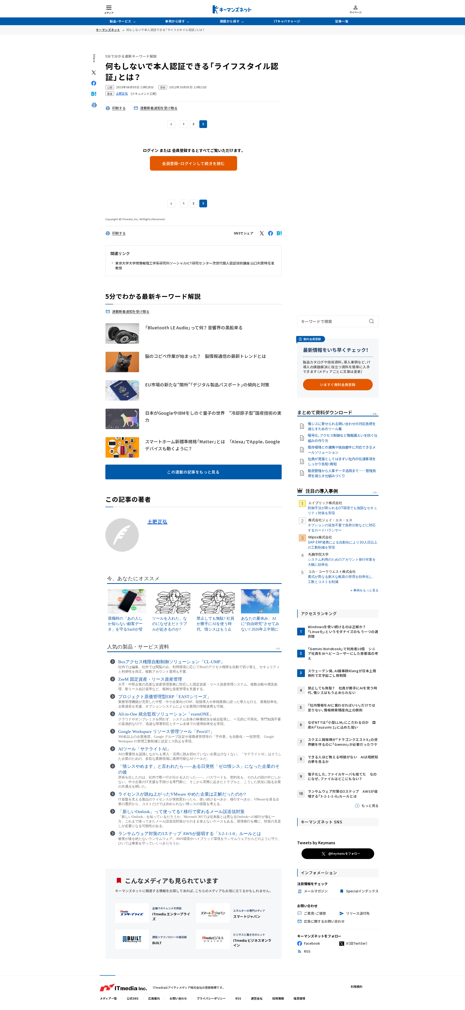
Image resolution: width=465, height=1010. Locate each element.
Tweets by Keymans (316, 842)
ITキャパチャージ (287, 21)
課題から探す (230, 21)
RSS (238, 998)
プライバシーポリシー (211, 998)
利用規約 (356, 986)
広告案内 (154, 998)
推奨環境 (299, 998)
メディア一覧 (108, 998)
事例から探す (175, 21)
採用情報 (278, 998)
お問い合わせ (178, 998)
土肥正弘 (157, 521)
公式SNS (133, 998)
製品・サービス (120, 21)
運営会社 (257, 998)
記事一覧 (341, 21)
